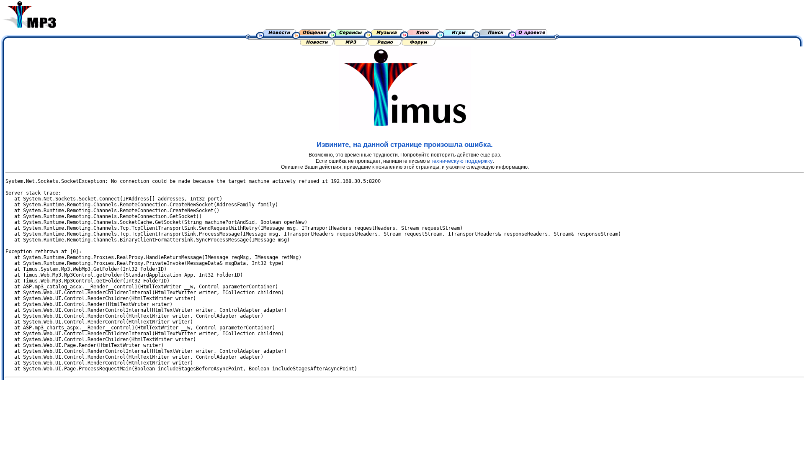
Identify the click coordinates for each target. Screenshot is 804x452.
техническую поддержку (462, 161)
